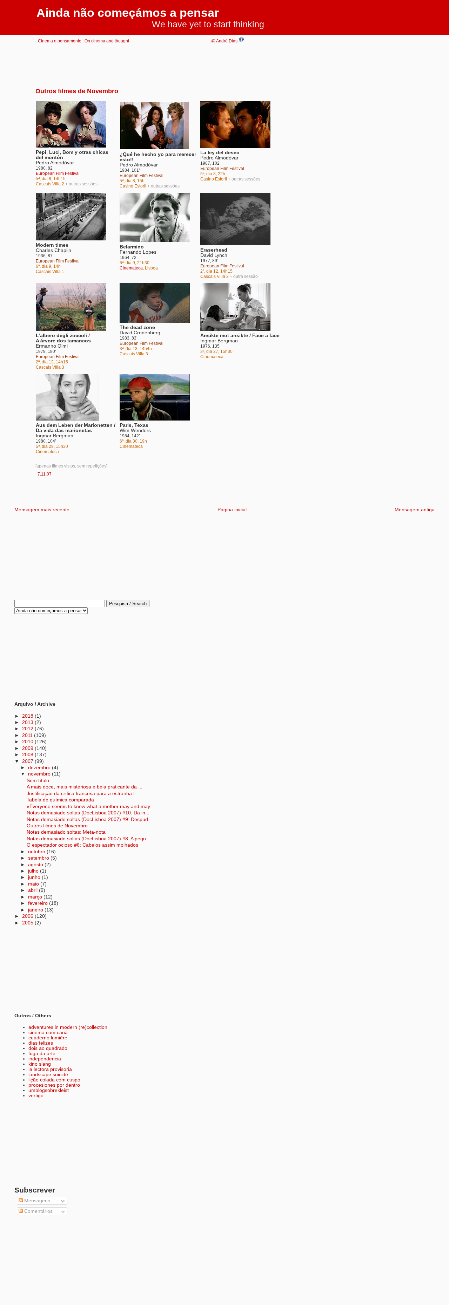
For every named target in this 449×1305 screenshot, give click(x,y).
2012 (28, 728)
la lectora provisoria (50, 1069)
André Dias (227, 41)
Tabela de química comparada (60, 799)
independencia (44, 1058)
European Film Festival (58, 173)
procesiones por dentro (54, 1085)
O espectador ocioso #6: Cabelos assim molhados (82, 845)
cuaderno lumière (47, 1037)
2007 (28, 761)
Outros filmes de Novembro (76, 91)
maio (34, 884)
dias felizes (40, 1043)
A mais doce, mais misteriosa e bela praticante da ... (84, 787)
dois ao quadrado (47, 1048)
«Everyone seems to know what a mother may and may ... (91, 806)
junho (35, 877)
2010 (28, 741)
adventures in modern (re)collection (67, 1027)
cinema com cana (48, 1032)
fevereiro (38, 903)
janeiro (36, 910)
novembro (40, 774)
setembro (39, 858)
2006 (28, 916)
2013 (28, 722)
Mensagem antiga (415, 509)
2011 (28, 735)
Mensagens (36, 1200)
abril (33, 890)
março (35, 897)
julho (34, 871)
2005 (28, 922)
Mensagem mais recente (41, 509)
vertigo (35, 1095)
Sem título (38, 780)
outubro (37, 851)
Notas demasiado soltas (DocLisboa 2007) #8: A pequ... (88, 838)
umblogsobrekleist (48, 1090)
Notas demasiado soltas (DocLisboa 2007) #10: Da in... (88, 812)
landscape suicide (48, 1074)
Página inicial (232, 509)
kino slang (39, 1064)
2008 (28, 754)
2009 (28, 748)
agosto (36, 864)
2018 (28, 716)
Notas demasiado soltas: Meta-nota (66, 832)
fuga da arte (41, 1053)
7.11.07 (45, 474)
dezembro (40, 767)
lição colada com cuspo (54, 1079)
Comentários (38, 1211)
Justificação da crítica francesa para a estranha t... (83, 793)
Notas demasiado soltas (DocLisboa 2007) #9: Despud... (89, 819)
